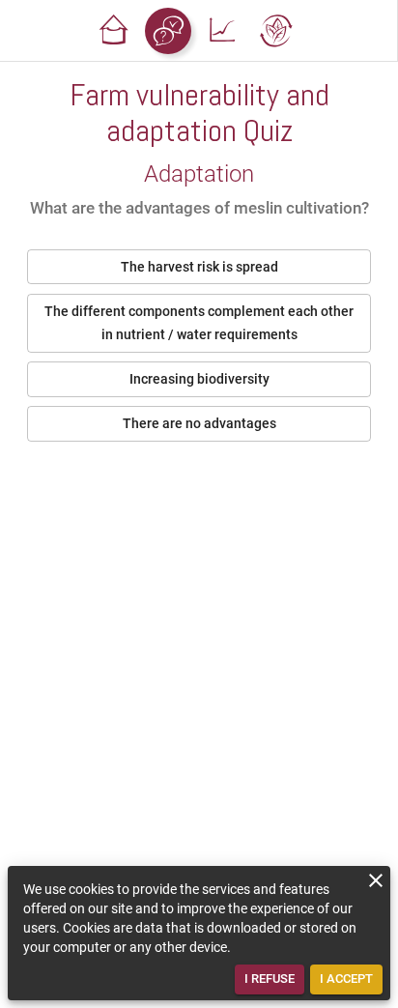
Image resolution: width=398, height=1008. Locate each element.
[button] (114, 31)
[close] (375, 880)
